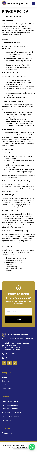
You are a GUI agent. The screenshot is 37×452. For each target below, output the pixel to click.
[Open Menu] (33, 3)
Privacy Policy (7, 433)
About (4, 377)
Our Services (7, 381)
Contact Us (6, 388)
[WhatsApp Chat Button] (32, 447)
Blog (4, 384)
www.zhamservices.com (12, 37)
